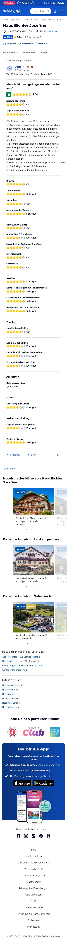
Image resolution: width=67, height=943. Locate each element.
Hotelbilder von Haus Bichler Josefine (21, 661)
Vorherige (10, 468)
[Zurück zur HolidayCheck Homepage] (12, 11)
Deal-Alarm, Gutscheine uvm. (34, 862)
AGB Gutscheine (34, 907)
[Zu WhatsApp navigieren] (48, 835)
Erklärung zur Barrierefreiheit (33, 914)
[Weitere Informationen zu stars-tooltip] (44, 518)
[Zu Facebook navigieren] (18, 835)
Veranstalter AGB (33, 869)
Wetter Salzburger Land (14, 669)
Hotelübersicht (10, 52)
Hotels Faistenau (10, 689)
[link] (55, 11)
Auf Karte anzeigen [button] (48, 31)
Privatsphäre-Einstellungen (33, 888)
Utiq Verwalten (33, 894)
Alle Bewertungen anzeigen (19, 60)
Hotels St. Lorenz (11, 702)
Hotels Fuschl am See (13, 685)
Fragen (44, 52)
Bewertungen (29, 52)
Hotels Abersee (10, 698)
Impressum (33, 926)
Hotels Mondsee (10, 693)
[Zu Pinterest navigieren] (40, 835)
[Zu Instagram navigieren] (26, 835)
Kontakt (48, 3)
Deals (8, 3)
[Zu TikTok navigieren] (33, 835)
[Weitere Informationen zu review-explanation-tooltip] (41, 37)
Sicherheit (33, 920)
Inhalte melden (33, 856)
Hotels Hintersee (10, 707)
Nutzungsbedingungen (33, 875)
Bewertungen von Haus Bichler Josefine (22, 665)
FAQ (33, 849)
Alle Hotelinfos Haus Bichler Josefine (21, 656)
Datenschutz (34, 881)
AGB (33, 901)
